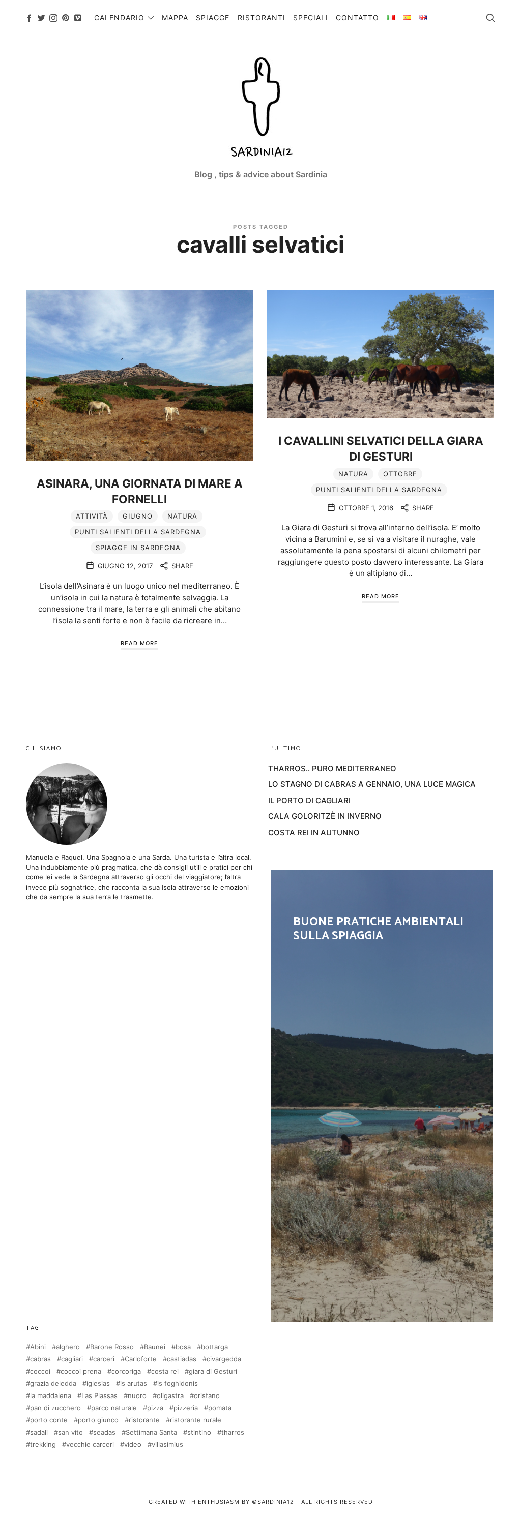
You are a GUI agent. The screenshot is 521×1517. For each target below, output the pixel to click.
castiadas (181, 1359)
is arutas (133, 1383)
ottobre (400, 474)
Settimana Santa (151, 1432)
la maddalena (50, 1395)
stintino (199, 1432)
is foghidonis (177, 1383)
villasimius (167, 1444)
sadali (39, 1432)
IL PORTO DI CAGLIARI (309, 800)
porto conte (49, 1420)
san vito (70, 1432)
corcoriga (126, 1371)
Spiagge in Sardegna (138, 547)
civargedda (224, 1359)
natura (182, 516)
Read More (139, 643)
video (132, 1444)
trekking (43, 1444)
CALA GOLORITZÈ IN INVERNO (325, 816)
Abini (38, 1347)
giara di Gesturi (213, 1371)
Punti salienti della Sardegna (138, 532)
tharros (232, 1432)
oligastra (170, 1395)
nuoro (137, 1395)
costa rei (165, 1371)
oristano (207, 1395)
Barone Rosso (112, 1347)
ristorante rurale (195, 1420)
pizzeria (185, 1408)
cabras (40, 1359)
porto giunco (98, 1420)
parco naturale (114, 1408)
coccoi (40, 1371)
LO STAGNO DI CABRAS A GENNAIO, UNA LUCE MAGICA (372, 784)
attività (92, 516)
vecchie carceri (90, 1444)
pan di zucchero (55, 1408)
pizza (155, 1408)
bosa (183, 1347)
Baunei (154, 1347)
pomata (219, 1408)
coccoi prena (81, 1371)
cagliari (72, 1359)
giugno (138, 516)
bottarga (214, 1347)
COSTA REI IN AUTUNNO (314, 832)
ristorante (144, 1420)
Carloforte (141, 1359)
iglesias (98, 1383)
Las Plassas (99, 1395)
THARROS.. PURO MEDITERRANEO (332, 768)
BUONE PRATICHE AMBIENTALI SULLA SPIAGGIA (382, 1095)
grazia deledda (53, 1383)
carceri (103, 1359)
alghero (68, 1347)
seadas (104, 1432)
